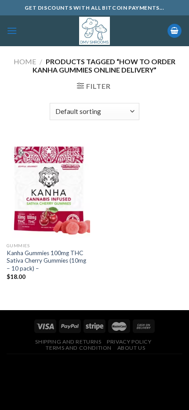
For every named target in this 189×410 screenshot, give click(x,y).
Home (25, 61)
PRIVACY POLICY (129, 341)
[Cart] (174, 31)
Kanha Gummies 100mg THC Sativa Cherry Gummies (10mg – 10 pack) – (46, 260)
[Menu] (12, 30)
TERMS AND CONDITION (79, 347)
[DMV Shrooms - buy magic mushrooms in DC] (95, 30)
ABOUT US (131, 347)
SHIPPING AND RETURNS (68, 341)
